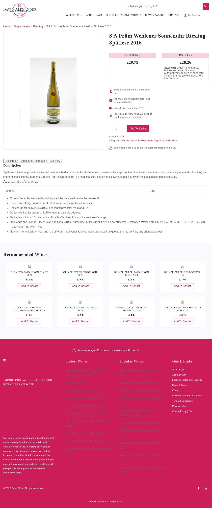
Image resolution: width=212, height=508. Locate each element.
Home (6, 26)
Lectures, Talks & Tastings (123, 15)
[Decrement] (112, 128)
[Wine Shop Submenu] (81, 15)
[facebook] (198, 488)
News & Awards (154, 15)
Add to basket (138, 128)
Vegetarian (159, 140)
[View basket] (205, 15)
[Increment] (120, 128)
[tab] (11, 161)
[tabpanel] (106, 171)
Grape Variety (22, 26)
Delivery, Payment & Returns (187, 395)
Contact (174, 15)
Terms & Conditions (182, 401)
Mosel (134, 140)
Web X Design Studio (112, 501)
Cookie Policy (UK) (182, 411)
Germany (125, 140)
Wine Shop (72, 15)
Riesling (38, 26)
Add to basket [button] (29, 286)
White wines (171, 140)
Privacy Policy (179, 406)
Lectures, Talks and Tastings (187, 380)
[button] (206, 6)
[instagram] (206, 488)
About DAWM (94, 15)
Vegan (150, 140)
